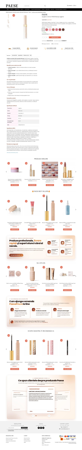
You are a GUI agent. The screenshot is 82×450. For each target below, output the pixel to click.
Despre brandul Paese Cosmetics (12, 438)
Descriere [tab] (8, 55)
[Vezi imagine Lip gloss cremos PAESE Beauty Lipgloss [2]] (8, 26)
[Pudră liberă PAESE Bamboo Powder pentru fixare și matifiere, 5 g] (14, 208)
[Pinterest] (41, 428)
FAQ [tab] (30, 55)
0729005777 (65, 427)
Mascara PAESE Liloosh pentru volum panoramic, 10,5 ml (32, 363)
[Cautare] (45, 6)
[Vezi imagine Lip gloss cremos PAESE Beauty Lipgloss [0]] (8, 16)
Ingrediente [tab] (20, 55)
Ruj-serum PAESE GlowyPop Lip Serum (32, 179)
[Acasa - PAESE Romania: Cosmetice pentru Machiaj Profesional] (12, 5)
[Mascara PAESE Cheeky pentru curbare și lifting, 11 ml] (50, 347)
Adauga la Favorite (46, 43)
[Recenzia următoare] (49, 415)
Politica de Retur (27, 439)
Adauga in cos (55, 37)
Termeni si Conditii (9, 439)
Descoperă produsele (15, 255)
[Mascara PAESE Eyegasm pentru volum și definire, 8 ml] (50, 207)
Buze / (30, 12)
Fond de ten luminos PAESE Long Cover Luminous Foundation (50, 284)
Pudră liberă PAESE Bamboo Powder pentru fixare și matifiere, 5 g (14, 223)
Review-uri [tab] (26, 55)
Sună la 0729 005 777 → (68, 245)
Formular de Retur (27, 440)
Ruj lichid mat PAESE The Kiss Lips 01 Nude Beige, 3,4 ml (49, 180)
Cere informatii (55, 43)
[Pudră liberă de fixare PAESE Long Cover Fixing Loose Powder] (67, 274)
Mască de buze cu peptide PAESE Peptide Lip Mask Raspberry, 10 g (14, 180)
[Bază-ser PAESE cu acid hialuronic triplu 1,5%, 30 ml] (67, 208)
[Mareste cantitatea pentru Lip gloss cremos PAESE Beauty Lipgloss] (47, 37)
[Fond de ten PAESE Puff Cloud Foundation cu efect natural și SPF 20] (32, 274)
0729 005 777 (45, 322)
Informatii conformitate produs (12, 152)
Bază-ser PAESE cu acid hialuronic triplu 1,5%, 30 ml (67, 223)
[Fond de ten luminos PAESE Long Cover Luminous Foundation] (50, 274)
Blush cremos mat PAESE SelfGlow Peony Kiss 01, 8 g (15, 284)
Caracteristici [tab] (14, 55)
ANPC (25, 442)
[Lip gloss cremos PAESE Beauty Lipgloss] (26, 28)
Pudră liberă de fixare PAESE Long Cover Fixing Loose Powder (67, 284)
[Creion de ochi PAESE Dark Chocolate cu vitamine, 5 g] (67, 347)
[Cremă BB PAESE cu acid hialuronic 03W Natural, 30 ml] (32, 208)
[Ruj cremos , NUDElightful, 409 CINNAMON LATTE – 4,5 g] (67, 170)
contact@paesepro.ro (65, 428)
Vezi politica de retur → (68, 254)
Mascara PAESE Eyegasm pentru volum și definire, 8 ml (50, 223)
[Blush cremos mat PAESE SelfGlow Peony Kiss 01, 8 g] (14, 274)
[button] (53, 243)
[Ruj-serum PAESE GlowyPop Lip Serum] (32, 170)
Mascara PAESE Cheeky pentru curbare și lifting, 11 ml (50, 363)
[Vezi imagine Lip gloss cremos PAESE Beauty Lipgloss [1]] (8, 21)
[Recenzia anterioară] (33, 415)
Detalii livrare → (55, 253)
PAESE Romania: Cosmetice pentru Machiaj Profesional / (17, 12)
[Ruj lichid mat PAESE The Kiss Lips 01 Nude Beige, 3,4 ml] (50, 170)
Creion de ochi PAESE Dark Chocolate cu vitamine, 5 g (67, 363)
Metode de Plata (27, 438)
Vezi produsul (50, 411)
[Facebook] (39, 428)
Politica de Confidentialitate (11, 440)
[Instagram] (43, 428)
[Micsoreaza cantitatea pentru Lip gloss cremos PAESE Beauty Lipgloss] (43, 37)
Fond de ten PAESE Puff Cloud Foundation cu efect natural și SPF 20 (32, 284)
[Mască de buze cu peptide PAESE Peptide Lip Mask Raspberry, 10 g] (14, 170)
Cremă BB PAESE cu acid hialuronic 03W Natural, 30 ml (32, 223)
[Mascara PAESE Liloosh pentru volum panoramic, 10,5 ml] (32, 347)
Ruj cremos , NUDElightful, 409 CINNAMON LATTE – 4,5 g (67, 180)
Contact (7, 442)
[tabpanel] (26, 28)
